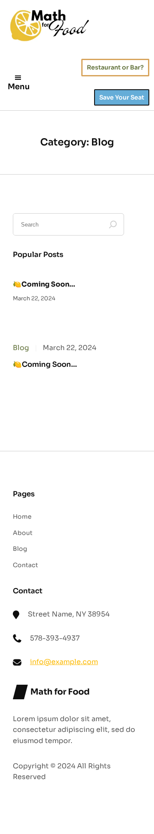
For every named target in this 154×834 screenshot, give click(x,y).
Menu (19, 86)
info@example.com (64, 661)
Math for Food (60, 691)
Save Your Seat (121, 97)
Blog (21, 347)
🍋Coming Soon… (44, 284)
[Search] (113, 224)
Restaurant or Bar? (115, 67)
